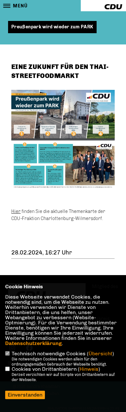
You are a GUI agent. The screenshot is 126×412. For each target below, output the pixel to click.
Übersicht (100, 353)
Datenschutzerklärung (33, 343)
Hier (16, 211)
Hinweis (89, 369)
